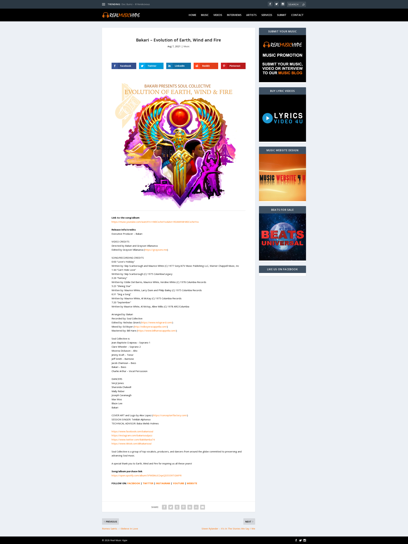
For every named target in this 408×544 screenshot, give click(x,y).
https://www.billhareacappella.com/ (157, 330)
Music (205, 15)
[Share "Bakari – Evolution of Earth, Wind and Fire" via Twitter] (171, 507)
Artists (251, 15)
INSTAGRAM (163, 483)
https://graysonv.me (156, 249)
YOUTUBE (178, 483)
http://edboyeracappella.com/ (150, 326)
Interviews (234, 15)
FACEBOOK (133, 483)
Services (266, 15)
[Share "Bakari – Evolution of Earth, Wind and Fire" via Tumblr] (177, 507)
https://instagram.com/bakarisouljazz (132, 435)
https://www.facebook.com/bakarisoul (132, 431)
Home (192, 15)
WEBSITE (192, 483)
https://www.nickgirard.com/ (156, 322)
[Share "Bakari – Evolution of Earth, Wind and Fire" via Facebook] (164, 507)
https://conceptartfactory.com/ (170, 415)
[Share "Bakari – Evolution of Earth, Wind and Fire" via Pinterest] (183, 507)
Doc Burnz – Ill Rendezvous (135, 4)
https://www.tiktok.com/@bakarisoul (131, 443)
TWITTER (148, 483)
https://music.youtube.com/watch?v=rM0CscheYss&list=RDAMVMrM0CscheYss (155, 221)
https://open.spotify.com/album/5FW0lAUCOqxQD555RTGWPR (147, 475)
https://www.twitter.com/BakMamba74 (133, 439)
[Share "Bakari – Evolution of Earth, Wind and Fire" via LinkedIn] (190, 507)
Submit (281, 15)
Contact (297, 15)
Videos (217, 15)
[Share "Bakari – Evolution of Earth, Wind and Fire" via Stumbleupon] (196, 507)
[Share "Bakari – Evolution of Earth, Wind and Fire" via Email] (202, 507)
